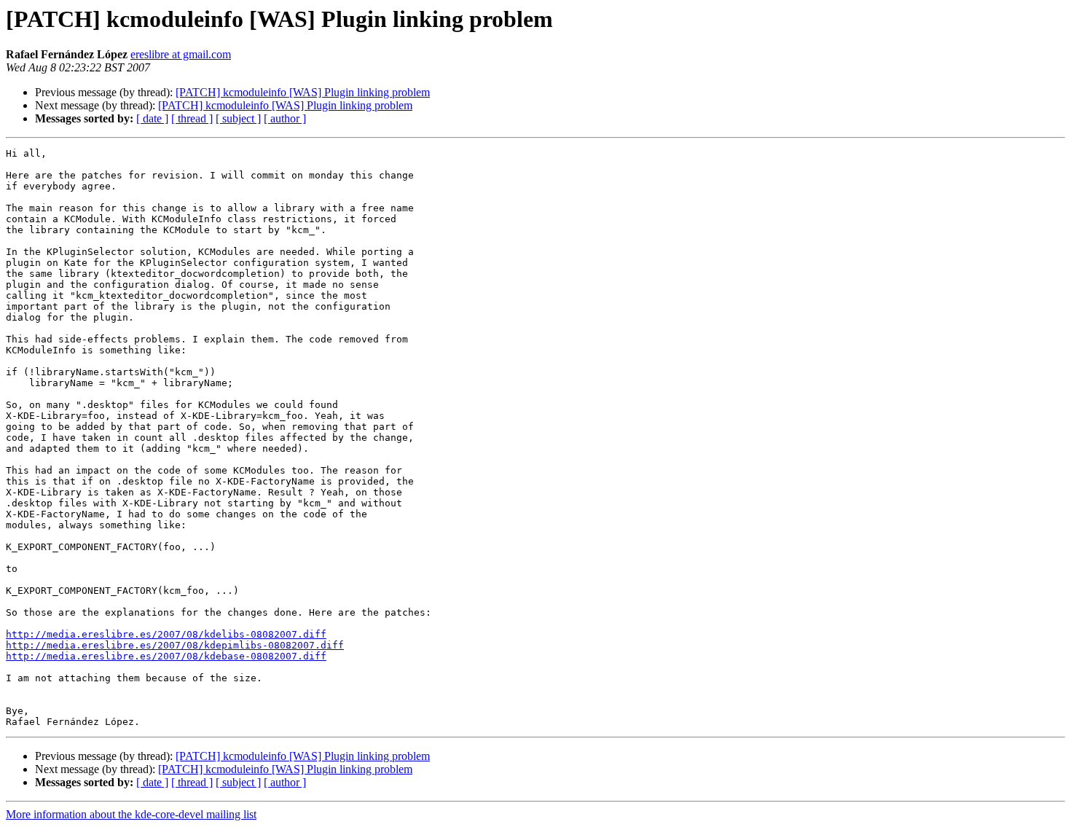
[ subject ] (238, 118)
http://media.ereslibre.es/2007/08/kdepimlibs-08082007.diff (175, 645)
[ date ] (152, 118)
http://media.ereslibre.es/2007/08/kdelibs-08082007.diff (166, 634)
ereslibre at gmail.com (180, 54)
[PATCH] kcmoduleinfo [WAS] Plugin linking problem (303, 92)
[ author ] (285, 118)
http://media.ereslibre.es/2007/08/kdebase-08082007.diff (166, 656)
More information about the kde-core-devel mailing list (131, 814)
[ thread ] (192, 118)
